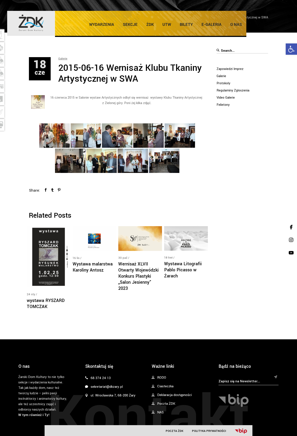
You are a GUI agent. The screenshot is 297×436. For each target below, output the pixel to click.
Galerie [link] (62, 58)
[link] (291, 49)
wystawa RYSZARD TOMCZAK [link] (46, 303)
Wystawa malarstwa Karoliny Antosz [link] (93, 267)
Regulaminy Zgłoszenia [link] (233, 90)
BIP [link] (241, 431)
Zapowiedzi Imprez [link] (230, 69)
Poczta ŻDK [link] (174, 431)
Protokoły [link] (223, 83)
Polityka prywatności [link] (209, 431)
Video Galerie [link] (226, 97)
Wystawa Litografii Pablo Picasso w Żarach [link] (183, 270)
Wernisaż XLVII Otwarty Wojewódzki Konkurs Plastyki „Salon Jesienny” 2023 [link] (138, 276)
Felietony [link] (223, 105)
